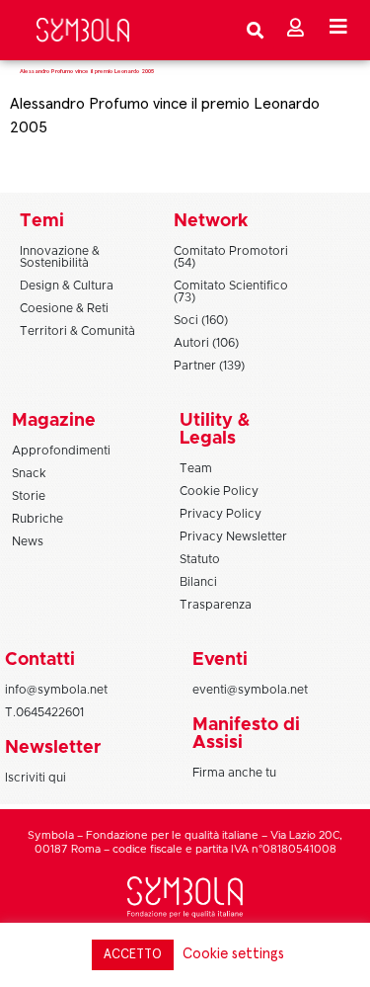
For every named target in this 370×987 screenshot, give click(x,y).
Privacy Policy (220, 514)
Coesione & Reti (64, 308)
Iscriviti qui (35, 777)
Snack (29, 473)
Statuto (200, 559)
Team (196, 468)
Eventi (220, 660)
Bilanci (198, 582)
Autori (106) (206, 343)
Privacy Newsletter (233, 536)
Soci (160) (201, 320)
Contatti (40, 660)
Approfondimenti (61, 450)
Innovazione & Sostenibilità (60, 257)
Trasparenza (216, 605)
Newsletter (53, 748)
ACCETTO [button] (133, 954)
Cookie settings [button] (233, 953)
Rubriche (37, 519)
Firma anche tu (234, 773)
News (27, 541)
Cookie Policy (219, 491)
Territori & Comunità (77, 331)
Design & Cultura (66, 285)
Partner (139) (209, 365)
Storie (28, 496)
